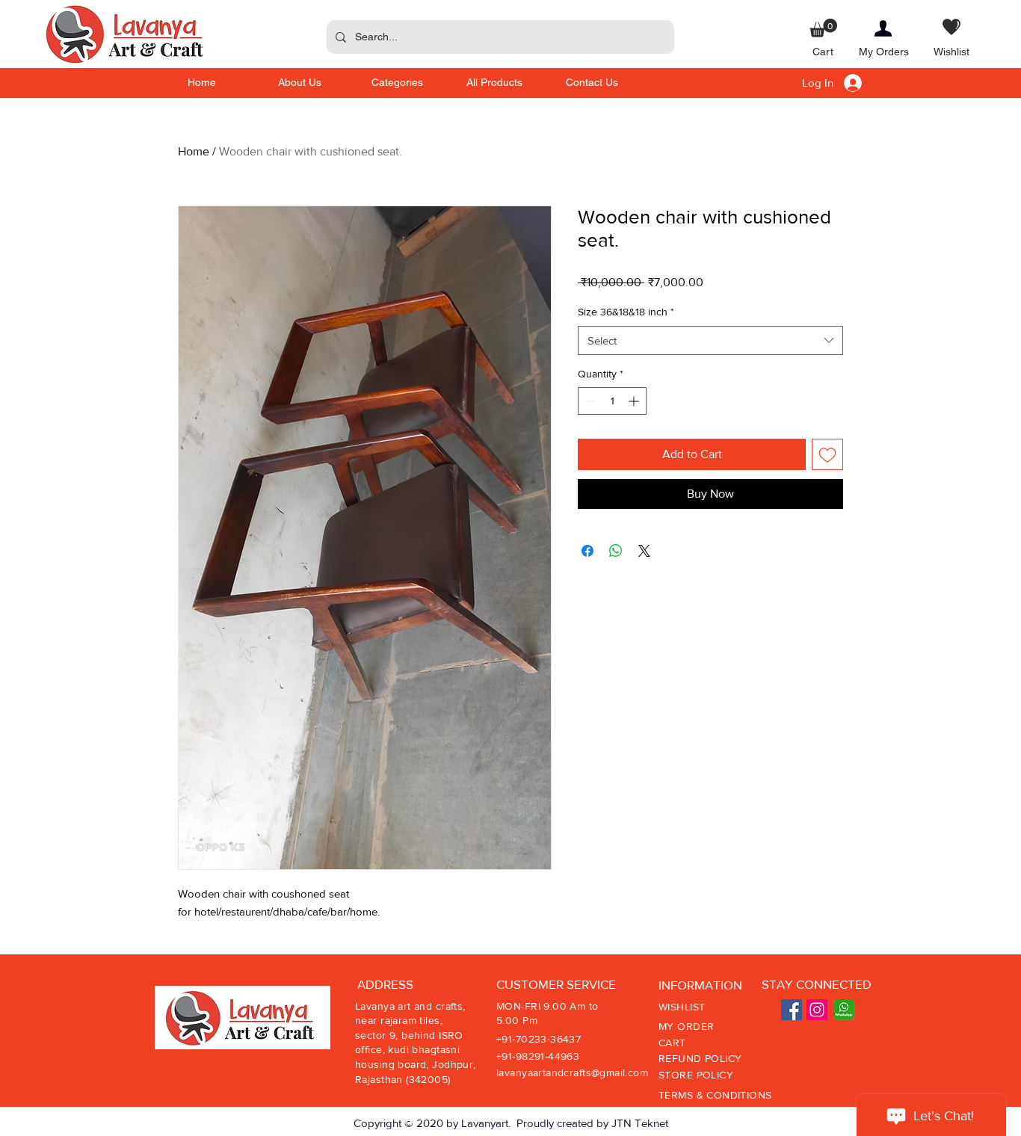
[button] (823, 28)
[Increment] (635, 401)
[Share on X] (644, 551)
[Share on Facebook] (587, 551)
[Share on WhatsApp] (616, 551)
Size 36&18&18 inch (626, 312)
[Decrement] (589, 401)
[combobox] (710, 340)
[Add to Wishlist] (827, 454)
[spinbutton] (612, 401)
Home (193, 151)
